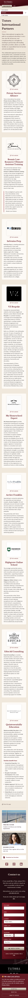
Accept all (14, 989)
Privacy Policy (5, 985)
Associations (5, 10)
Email (5, 912)
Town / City (7, 925)
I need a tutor (15, 948)
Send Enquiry (7, 6)
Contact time (7, 939)
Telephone (7, 932)
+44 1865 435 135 (14, 893)
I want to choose (14, 995)
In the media (5, 15)
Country (6, 918)
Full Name (6, 905)
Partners (4, 12)
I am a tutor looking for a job (14, 954)
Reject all (14, 992)
